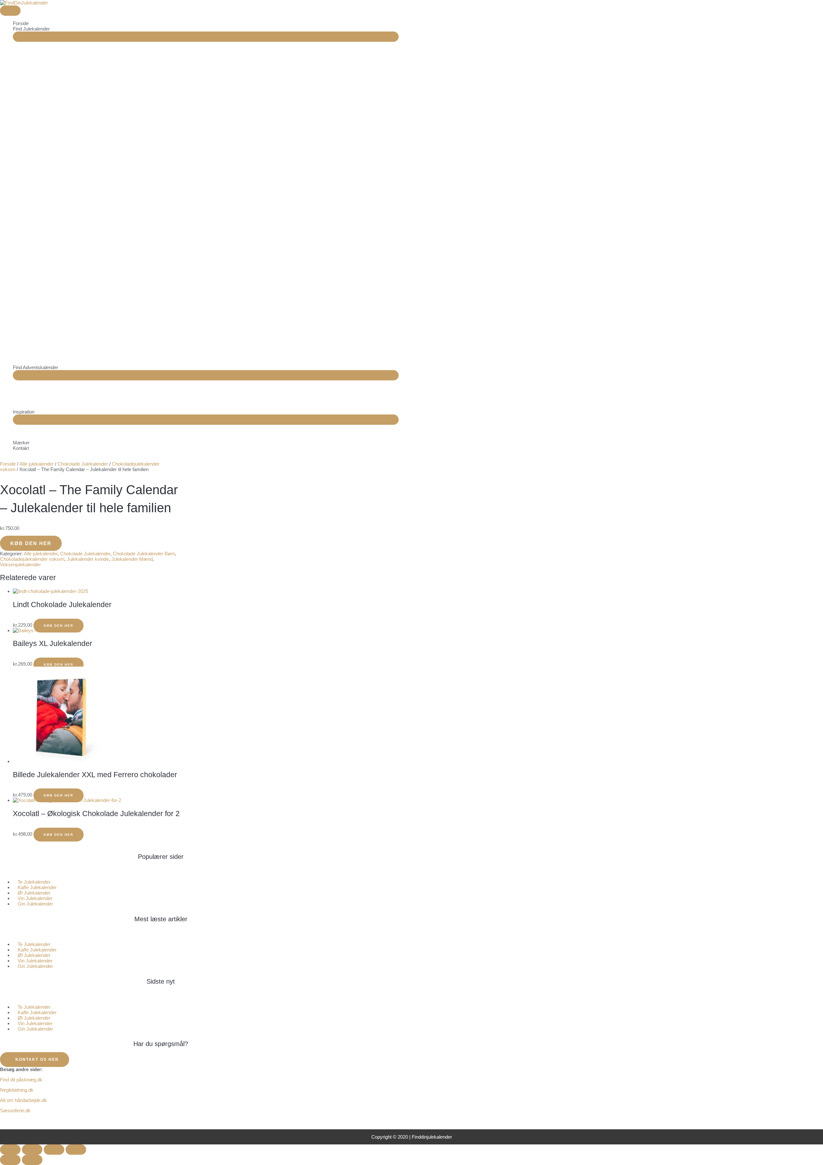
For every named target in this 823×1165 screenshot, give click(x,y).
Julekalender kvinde (88, 559)
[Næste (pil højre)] (32, 1160)
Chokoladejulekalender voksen (32, 559)
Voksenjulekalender (20, 564)
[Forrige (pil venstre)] (10, 1160)
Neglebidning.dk (16, 1090)
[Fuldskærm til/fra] (32, 1149)
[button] (160, 871)
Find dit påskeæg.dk (21, 1079)
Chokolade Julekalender (83, 464)
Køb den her (30, 543)
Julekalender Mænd (132, 559)
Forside (8, 464)
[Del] (54, 1149)
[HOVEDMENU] (10, 10)
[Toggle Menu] (206, 37)
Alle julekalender (37, 464)
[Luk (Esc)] (76, 1149)
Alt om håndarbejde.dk (23, 1100)
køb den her (58, 795)
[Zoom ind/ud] (10, 1149)
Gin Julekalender (35, 903)
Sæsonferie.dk (15, 1110)
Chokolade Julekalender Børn (144, 553)
